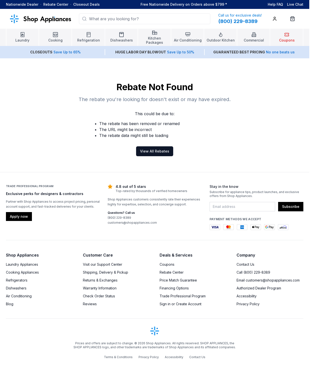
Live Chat (295, 4)
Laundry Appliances (22, 264)
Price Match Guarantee (178, 280)
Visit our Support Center (102, 264)
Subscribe (290, 206)
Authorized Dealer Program (259, 288)
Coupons (167, 264)
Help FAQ (275, 4)
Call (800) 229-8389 (253, 272)
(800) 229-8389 (119, 217)
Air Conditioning (19, 296)
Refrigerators (16, 280)
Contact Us (245, 264)
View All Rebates (154, 151)
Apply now (19, 216)
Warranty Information (100, 288)
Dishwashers (16, 288)
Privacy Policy (248, 304)
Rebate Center (55, 4)
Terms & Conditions (118, 357)
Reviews (90, 304)
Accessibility (247, 296)
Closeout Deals (86, 4)
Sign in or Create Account (180, 304)
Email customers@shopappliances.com (268, 280)
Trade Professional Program (183, 296)
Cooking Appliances (22, 272)
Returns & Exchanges (100, 280)
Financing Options (174, 288)
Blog (9, 304)
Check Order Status (99, 296)
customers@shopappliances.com (132, 222)
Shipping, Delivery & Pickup (105, 272)
